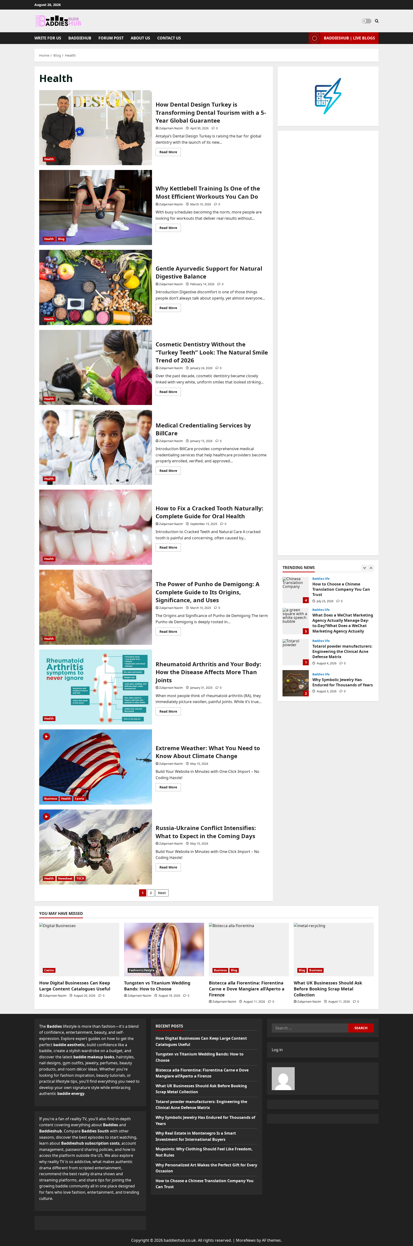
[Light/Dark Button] (366, 21)
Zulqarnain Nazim (171, 128)
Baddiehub (79, 38)
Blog (61, 239)
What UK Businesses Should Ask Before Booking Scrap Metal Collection (328, 989)
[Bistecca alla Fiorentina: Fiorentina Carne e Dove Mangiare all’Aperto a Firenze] (249, 949)
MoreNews (246, 1240)
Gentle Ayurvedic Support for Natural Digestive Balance (95, 287)
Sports (79, 799)
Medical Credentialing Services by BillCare (95, 447)
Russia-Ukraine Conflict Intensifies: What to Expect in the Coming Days (95, 847)
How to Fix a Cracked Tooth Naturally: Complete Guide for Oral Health (95, 527)
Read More (170, 152)
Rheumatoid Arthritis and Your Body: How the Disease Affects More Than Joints (95, 687)
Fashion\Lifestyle (141, 970)
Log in (277, 1049)
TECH (80, 878)
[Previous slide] (364, 568)
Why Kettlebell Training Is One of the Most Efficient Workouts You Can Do (95, 207)
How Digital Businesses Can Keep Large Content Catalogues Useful (74, 986)
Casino (49, 970)
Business (50, 799)
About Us (140, 38)
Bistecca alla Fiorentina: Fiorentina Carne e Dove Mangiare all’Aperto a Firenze (246, 989)
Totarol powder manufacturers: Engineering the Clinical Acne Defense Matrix (296, 621)
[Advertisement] (328, 342)
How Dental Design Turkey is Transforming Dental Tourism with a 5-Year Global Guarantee (95, 127)
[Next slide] (371, 568)
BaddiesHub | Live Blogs (349, 38)
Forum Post (111, 38)
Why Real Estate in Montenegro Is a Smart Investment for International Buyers (296, 683)
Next (162, 893)
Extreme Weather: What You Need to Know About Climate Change (95, 766)
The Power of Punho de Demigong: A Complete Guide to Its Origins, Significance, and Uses (95, 607)
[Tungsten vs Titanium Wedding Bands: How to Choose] (164, 949)
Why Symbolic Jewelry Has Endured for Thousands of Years (296, 652)
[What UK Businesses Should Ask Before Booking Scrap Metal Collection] (334, 949)
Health (49, 159)
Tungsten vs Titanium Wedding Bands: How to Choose (157, 986)
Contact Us (169, 38)
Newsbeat (65, 878)
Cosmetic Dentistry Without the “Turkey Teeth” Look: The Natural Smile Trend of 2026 (95, 367)
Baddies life (321, 578)
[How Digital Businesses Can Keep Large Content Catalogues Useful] (79, 949)
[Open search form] (377, 21)
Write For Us (47, 38)
